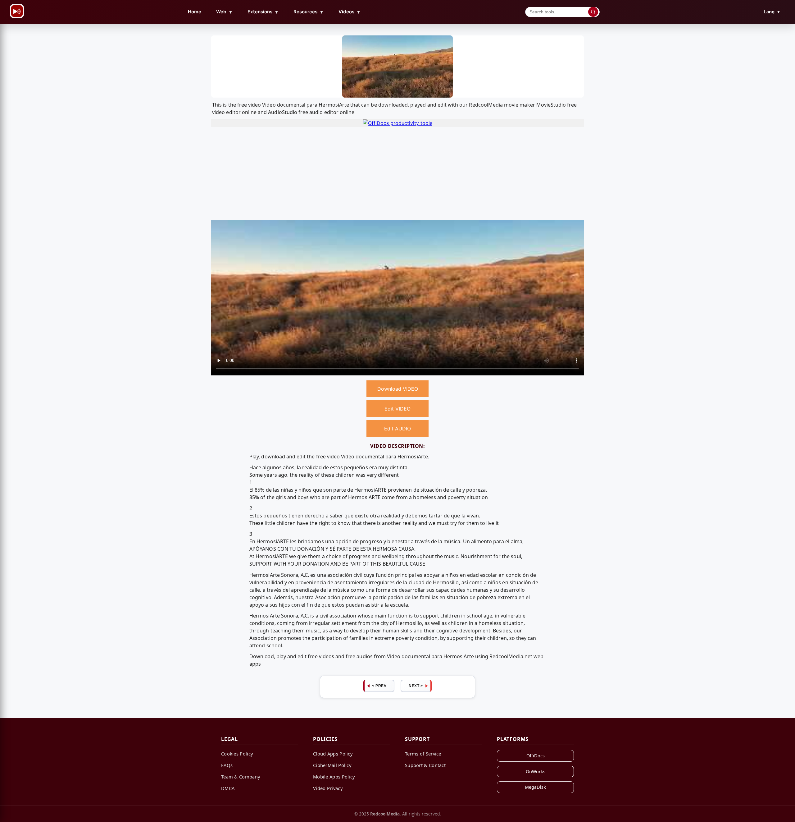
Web (224, 12)
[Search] (593, 12)
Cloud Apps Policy (333, 754)
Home (194, 12)
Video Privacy (328, 788)
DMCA (227, 788)
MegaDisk (535, 787)
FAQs (227, 765)
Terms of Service (423, 754)
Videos (349, 12)
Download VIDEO (397, 389)
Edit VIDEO (397, 409)
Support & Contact (425, 765)
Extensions (263, 12)
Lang (772, 12)
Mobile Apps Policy (334, 777)
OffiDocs (535, 756)
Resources (308, 12)
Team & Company (240, 777)
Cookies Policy (237, 754)
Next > (416, 686)
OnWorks (535, 771)
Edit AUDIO (397, 428)
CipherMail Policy (332, 765)
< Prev (379, 686)
